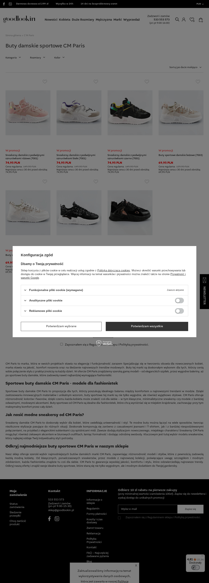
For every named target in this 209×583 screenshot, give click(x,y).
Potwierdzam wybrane (61, 326)
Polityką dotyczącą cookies (113, 270)
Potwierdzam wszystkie (147, 326)
